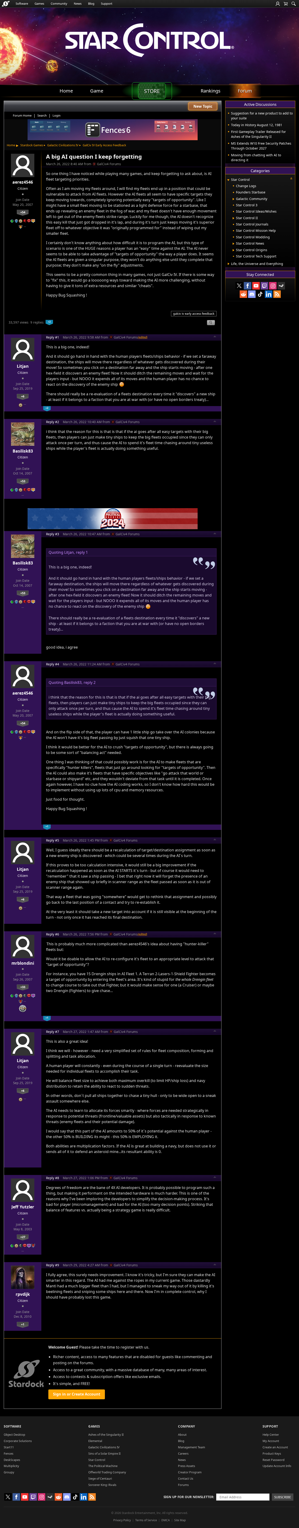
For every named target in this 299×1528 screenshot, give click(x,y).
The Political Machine (102, 1466)
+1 (22, 1324)
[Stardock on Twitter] (239, 286)
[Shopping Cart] (285, 4)
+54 (22, 212)
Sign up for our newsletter (188, 1497)
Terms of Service (146, 1520)
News (78, 3)
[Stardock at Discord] (252, 294)
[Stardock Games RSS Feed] (277, 294)
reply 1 (82, 552)
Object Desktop (14, 1434)
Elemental (95, 1441)
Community (59, 3)
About (182, 1434)
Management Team (191, 1447)
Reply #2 (52, 422)
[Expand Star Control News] (233, 244)
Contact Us (185, 1478)
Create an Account (275, 1447)
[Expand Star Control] (228, 180)
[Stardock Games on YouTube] (256, 286)
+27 (22, 1237)
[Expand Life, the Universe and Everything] (228, 264)
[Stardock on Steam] (281, 286)
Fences (8, 1453)
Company (186, 1426)
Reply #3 (52, 534)
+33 (22, 987)
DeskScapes (12, 1460)
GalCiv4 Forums (109, 164)
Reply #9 (52, 1265)
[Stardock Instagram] (273, 286)
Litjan (23, 366)
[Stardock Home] (6, 4)
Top (215, 337)
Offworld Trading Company (107, 1472)
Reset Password (274, 1460)
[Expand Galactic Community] (233, 199)
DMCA (165, 1520)
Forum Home (22, 115)
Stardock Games (31, 145)
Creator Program (190, 1472)
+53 (22, 481)
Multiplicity (11, 1466)
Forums (183, 1485)
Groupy (9, 1472)
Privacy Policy (122, 1520)
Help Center (271, 1434)
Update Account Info (277, 1466)
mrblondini (22, 963)
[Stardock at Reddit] (243, 294)
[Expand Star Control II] (233, 218)
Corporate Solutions (18, 1441)
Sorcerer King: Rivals (102, 1485)
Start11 (9, 1447)
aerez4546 (22, 182)
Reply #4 (52, 664)
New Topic (202, 106)
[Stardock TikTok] (260, 294)
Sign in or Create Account (76, 1394)
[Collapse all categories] (291, 178)
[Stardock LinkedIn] (268, 294)
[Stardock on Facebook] (247, 286)
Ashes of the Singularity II (106, 1434)
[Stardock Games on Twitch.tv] (264, 286)
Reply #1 (52, 337)
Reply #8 (52, 1178)
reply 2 (90, 682)
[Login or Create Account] (277, 4)
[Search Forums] (293, 4)
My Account (271, 1441)
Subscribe (282, 1497)
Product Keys (272, 1453)
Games (39, 3)
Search (42, 115)
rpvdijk (23, 1294)
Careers (183, 1453)
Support (106, 3)
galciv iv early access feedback (193, 313)
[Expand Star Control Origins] (233, 250)
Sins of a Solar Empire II (104, 1453)
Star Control (96, 1460)
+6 (22, 396)
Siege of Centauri (100, 1478)
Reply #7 (52, 1031)
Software (22, 3)
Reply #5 (52, 840)
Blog (91, 3)
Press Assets (186, 1466)
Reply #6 (52, 934)
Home (11, 145)
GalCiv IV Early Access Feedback (104, 145)
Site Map (180, 1520)
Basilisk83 (23, 451)
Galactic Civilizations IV (62, 145)
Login (57, 115)
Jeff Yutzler (22, 1207)
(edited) (142, 337)
